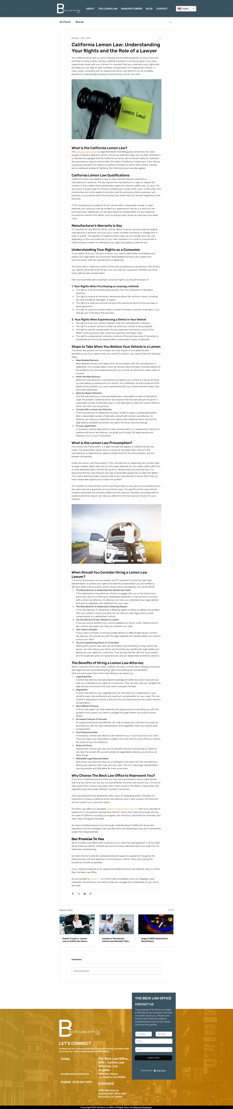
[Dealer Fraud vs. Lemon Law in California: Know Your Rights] (77, 924)
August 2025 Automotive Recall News (154, 940)
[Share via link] (90, 893)
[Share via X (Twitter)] (79, 893)
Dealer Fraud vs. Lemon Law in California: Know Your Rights (74, 940)
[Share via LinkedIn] (84, 893)
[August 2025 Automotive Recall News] (155, 924)
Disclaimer (147, 1107)
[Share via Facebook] (73, 893)
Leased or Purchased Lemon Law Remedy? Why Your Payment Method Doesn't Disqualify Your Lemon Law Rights (115, 940)
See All (171, 910)
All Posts (65, 22)
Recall (80, 22)
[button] (170, 22)
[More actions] (159, 38)
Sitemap (137, 1107)
